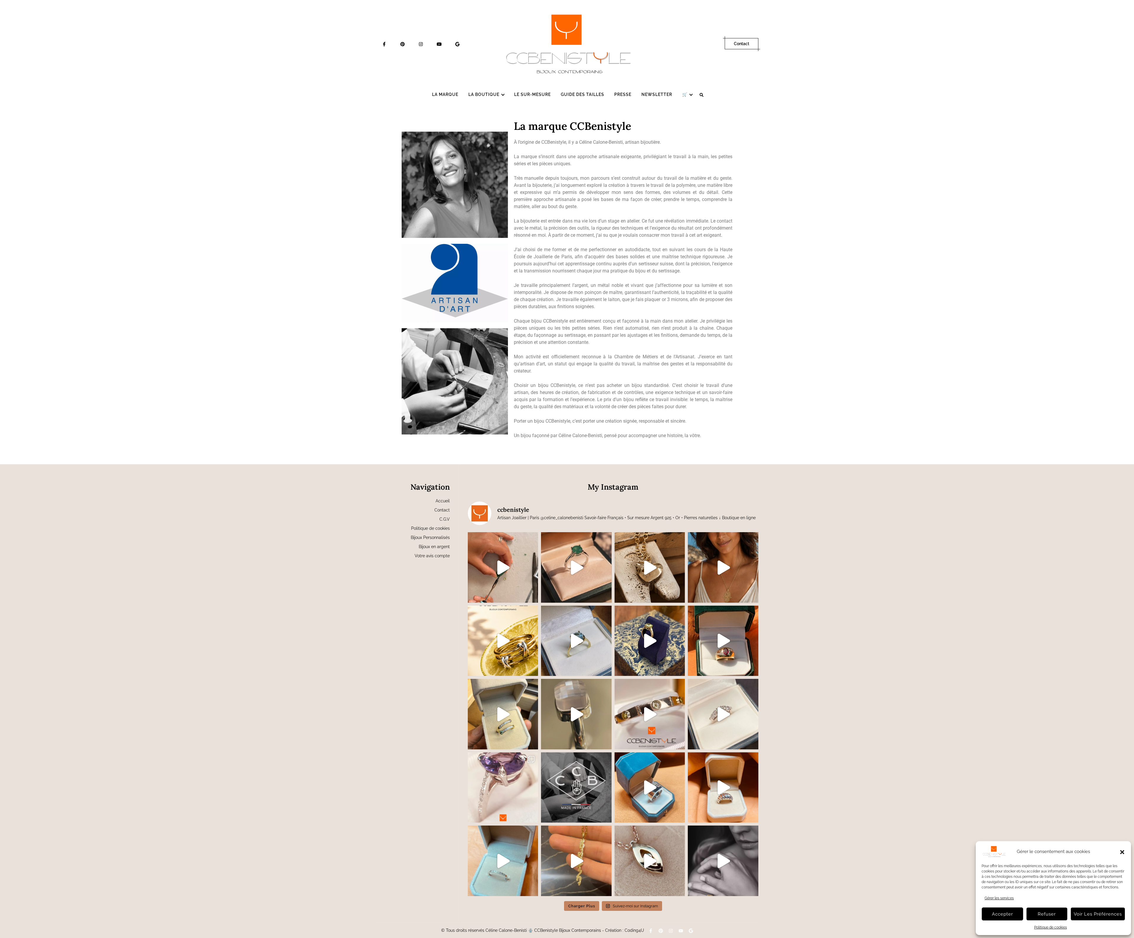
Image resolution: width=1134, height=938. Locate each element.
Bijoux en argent (434, 546)
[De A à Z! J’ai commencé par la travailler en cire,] (723, 787)
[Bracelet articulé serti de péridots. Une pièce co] (650, 714)
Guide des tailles (582, 94)
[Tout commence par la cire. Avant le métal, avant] (503, 567)
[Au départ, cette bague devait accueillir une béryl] (723, 641)
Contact (741, 43)
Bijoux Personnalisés (430, 537)
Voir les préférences (1098, 914)
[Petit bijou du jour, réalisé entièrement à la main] (503, 861)
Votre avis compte (432, 555)
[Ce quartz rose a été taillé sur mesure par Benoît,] (576, 714)
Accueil (443, 501)
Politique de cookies (1050, 927)
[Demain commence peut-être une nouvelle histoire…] (650, 641)
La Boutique (483, 94)
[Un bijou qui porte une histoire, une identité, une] (576, 861)
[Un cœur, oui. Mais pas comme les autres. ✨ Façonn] (650, 567)
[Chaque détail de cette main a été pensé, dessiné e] (723, 567)
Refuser (1047, 914)
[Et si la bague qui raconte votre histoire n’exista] (576, 641)
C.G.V (444, 519)
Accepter (1002, 914)
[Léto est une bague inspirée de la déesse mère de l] (723, 714)
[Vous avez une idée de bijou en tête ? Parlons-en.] (576, 567)
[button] (1122, 851)
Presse (622, 94)
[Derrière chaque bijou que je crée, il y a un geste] (576, 787)
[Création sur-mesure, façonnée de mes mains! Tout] (650, 787)
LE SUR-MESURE (532, 94)
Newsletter (656, 94)
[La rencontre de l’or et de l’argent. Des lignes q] (503, 641)
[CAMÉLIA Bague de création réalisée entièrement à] (503, 787)
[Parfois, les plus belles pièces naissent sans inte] (503, 714)
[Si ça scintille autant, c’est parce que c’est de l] (650, 861)
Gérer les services (999, 898)
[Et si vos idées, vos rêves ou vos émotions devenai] (723, 861)
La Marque (445, 94)
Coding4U (634, 930)
